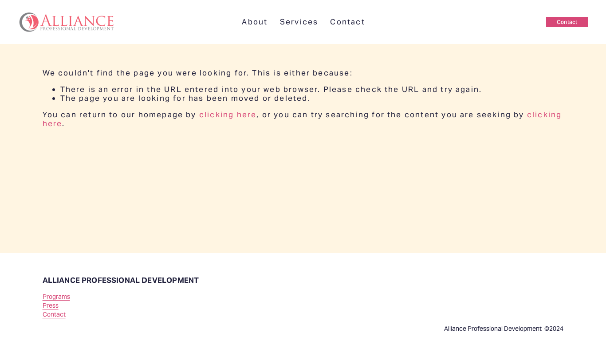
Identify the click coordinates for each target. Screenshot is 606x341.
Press (51, 305)
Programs (56, 297)
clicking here (227, 114)
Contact (347, 22)
